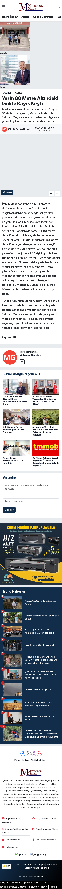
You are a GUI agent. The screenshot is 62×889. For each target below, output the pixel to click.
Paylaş (9, 192)
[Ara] (58, 7)
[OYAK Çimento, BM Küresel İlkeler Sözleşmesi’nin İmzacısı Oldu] (16, 386)
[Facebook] (22, 753)
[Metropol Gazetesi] (10, 357)
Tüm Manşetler (12, 840)
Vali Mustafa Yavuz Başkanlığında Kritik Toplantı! (13, 429)
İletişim (25, 760)
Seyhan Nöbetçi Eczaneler (12, 820)
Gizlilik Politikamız (39, 760)
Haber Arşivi (12, 847)
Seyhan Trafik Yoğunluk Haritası (15, 830)
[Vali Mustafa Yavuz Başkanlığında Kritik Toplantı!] (16, 417)
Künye (17, 760)
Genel (18, 93)
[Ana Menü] (3, 6)
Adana (25, 17)
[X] (28, 753)
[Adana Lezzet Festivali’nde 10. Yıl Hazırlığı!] (16, 448)
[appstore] (22, 855)
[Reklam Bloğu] (31, 554)
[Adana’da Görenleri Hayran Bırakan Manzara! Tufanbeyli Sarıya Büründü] (46, 417)
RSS (8, 866)
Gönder (9, 510)
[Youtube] (39, 753)
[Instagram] (33, 753)
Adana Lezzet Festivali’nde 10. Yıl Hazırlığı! (13, 460)
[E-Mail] (22, 361)
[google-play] (38, 855)
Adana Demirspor (43, 17)
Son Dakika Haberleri (46, 840)
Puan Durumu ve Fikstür (47, 829)
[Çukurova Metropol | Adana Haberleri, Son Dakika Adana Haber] (31, 6)
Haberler (6, 93)
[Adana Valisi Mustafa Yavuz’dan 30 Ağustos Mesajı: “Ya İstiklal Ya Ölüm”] (46, 386)
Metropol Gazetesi (30, 355)
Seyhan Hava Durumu (46, 818)
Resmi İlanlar (10, 17)
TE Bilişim (38, 876)
